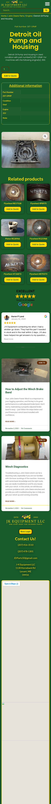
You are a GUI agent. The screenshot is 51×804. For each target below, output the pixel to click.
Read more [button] (8, 339)
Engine (29, 16)
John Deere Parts (16, 16)
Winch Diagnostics (16, 466)
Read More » (10, 421)
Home (4, 16)
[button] (47, 3)
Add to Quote (10, 75)
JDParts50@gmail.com (25, 558)
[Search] (46, 10)
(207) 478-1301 (25, 551)
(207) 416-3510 (25, 545)
